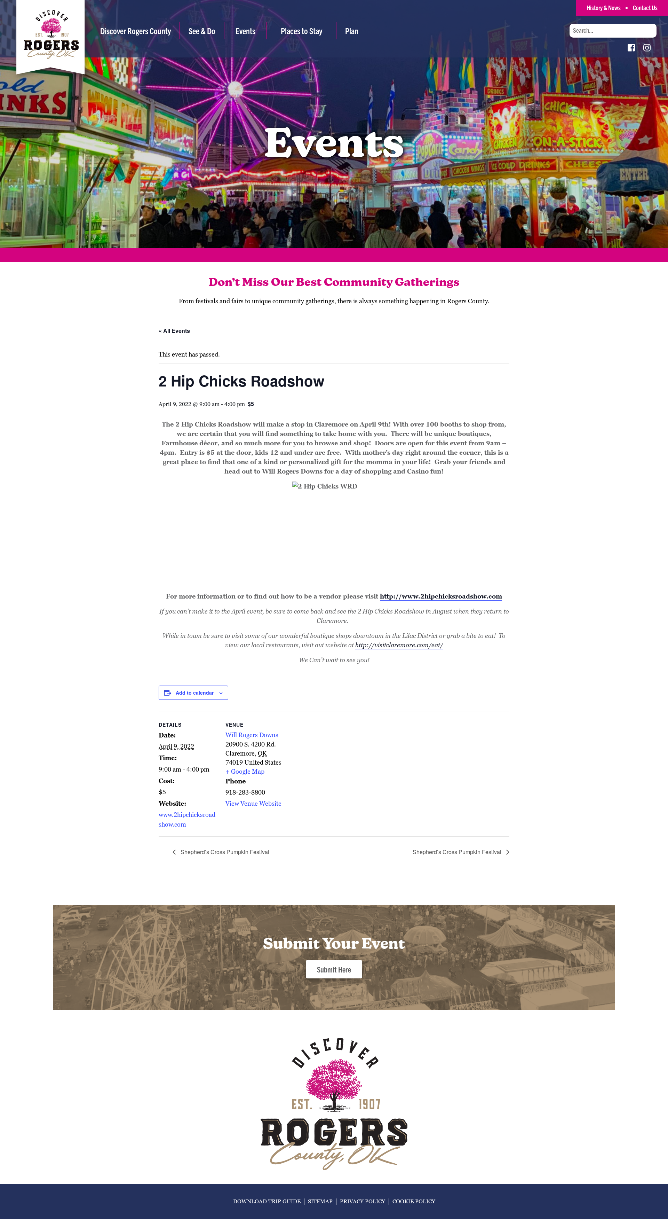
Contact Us (645, 7)
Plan (351, 30)
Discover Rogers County (135, 31)
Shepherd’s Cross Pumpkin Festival (224, 852)
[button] (202, 31)
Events (245, 31)
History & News (604, 7)
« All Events (174, 331)
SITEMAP (320, 1201)
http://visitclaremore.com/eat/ (399, 645)
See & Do (202, 30)
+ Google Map (244, 771)
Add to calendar (195, 692)
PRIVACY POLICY (362, 1201)
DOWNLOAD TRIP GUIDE (267, 1201)
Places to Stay (301, 30)
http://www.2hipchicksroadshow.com (441, 596)
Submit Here (334, 969)
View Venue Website (253, 803)
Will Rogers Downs (251, 735)
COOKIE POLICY (413, 1201)
